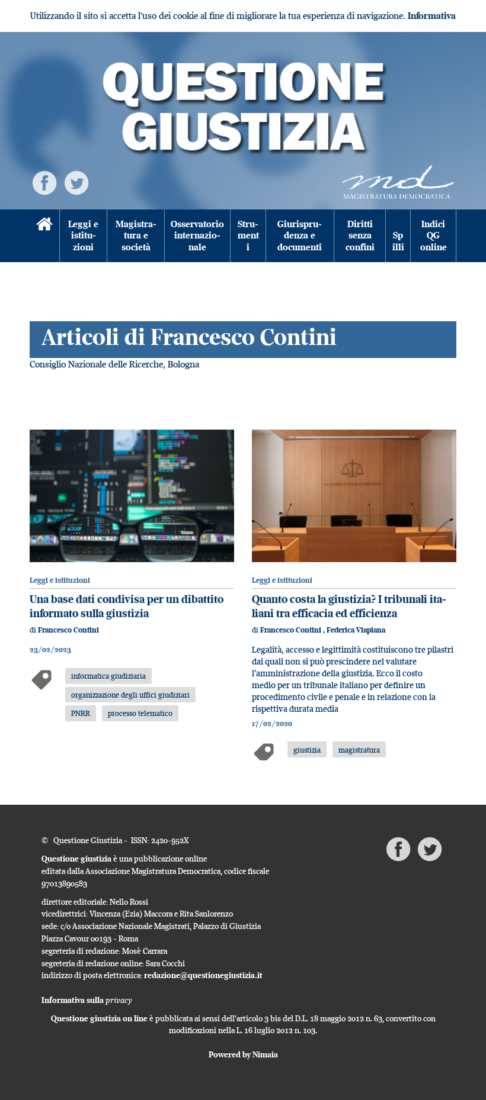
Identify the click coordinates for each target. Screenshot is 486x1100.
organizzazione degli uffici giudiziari (130, 694)
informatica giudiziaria (108, 675)
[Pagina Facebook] (44, 182)
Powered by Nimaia (243, 1054)
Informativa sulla (86, 1000)
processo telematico (140, 713)
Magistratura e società (136, 235)
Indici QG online (433, 235)
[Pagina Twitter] (76, 182)
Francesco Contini (68, 629)
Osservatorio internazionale (197, 235)
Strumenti (248, 235)
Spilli (398, 241)
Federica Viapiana (356, 629)
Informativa (432, 15)
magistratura (359, 749)
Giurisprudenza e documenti (299, 235)
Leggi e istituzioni (83, 235)
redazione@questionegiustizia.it (203, 975)
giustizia (307, 749)
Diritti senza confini (360, 235)
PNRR (80, 713)
